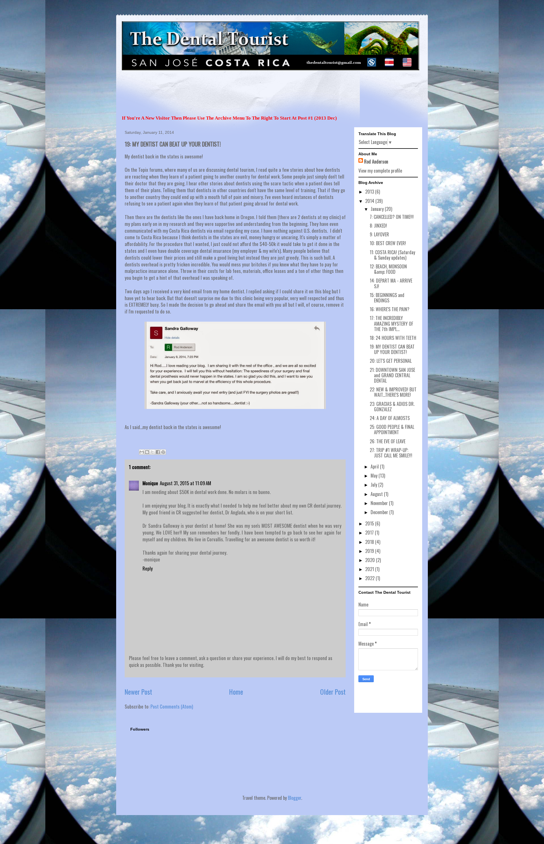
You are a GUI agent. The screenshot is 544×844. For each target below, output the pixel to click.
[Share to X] (152, 452)
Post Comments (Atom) (171, 706)
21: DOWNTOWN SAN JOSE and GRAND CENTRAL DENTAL (392, 375)
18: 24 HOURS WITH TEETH (393, 337)
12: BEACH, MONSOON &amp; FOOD (388, 269)
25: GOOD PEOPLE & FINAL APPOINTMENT (392, 429)
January (378, 208)
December (380, 512)
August (377, 494)
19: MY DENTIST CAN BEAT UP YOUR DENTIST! (392, 349)
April (375, 466)
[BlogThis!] (147, 452)
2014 (370, 201)
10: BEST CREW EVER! (388, 243)
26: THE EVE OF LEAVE (387, 441)
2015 (370, 523)
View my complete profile (380, 170)
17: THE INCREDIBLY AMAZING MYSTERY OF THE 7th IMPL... (391, 323)
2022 (370, 578)
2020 (370, 560)
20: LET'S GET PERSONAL (391, 360)
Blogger (294, 797)
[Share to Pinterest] (163, 452)
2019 (370, 551)
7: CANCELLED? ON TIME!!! (392, 216)
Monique (150, 483)
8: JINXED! (378, 225)
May (375, 475)
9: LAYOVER (379, 234)
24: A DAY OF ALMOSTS (390, 418)
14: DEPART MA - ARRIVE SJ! (391, 283)
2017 (370, 532)
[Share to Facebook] (158, 452)
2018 (370, 541)
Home (236, 692)
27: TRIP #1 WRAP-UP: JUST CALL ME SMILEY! (391, 453)
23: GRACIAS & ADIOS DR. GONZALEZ (392, 406)
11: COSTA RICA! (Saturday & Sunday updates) (392, 255)
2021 (370, 569)
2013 (370, 191)
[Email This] (141, 452)
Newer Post (138, 692)
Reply (148, 568)
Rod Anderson (376, 161)
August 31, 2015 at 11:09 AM (185, 483)
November (380, 503)
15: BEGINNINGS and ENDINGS (387, 298)
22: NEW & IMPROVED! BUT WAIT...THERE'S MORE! (393, 392)
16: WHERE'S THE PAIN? (389, 309)
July (374, 484)
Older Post (333, 692)
